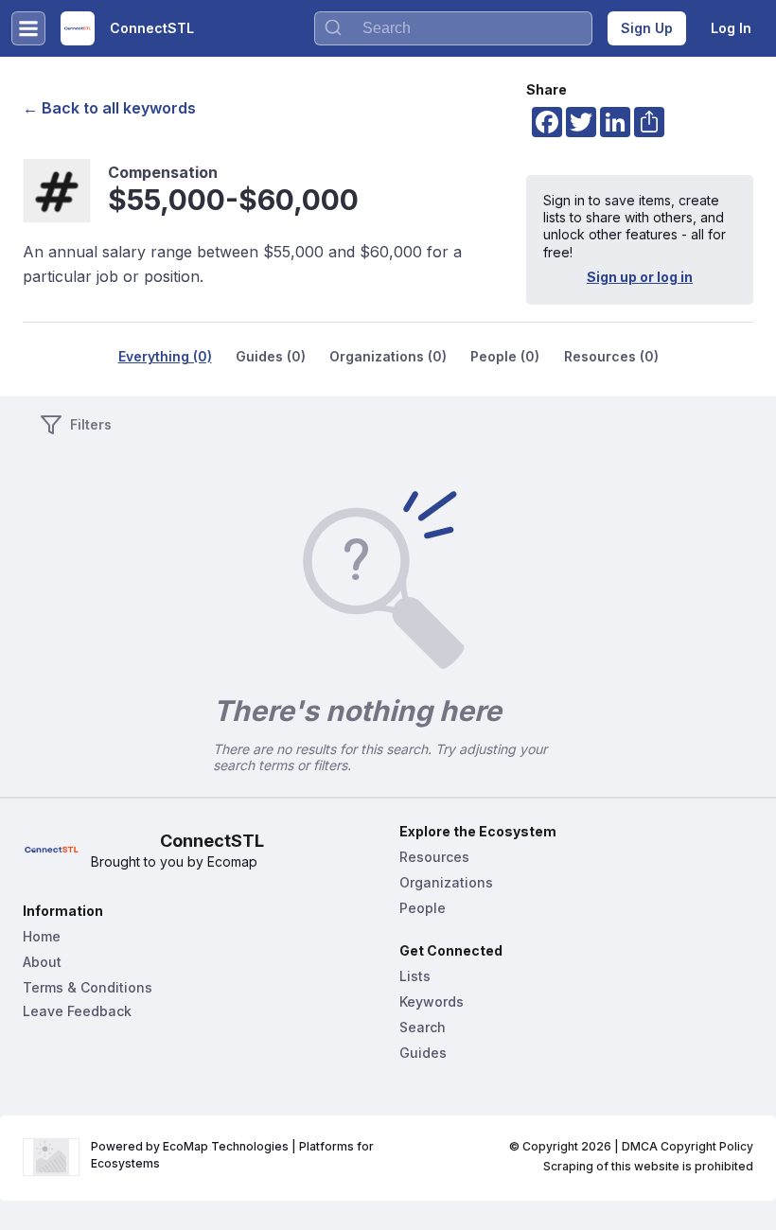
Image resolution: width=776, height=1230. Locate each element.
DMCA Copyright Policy (687, 1146)
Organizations (446, 882)
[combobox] (453, 28)
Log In (731, 28)
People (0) (504, 356)
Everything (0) (165, 356)
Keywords (431, 1001)
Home (42, 936)
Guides (423, 1053)
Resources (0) (611, 356)
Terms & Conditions (87, 987)
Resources (434, 857)
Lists (415, 976)
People (422, 908)
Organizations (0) (388, 356)
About (42, 962)
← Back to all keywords (109, 107)
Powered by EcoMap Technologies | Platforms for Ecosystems (234, 1154)
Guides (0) (271, 356)
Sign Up (647, 28)
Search (422, 1027)
